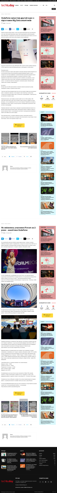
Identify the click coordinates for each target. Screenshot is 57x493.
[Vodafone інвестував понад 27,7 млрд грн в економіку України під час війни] (47, 23)
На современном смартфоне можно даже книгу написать (32, 138)
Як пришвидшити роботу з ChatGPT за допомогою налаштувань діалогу (12, 454)
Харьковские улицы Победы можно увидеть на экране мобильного (5, 138)
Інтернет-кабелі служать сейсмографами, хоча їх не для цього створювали (47, 138)
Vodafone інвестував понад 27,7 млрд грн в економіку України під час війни (46, 30)
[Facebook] (49, 0)
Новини (5, 143)
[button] (54, 5)
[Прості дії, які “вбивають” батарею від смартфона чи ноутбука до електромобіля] (47, 117)
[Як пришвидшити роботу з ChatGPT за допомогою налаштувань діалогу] (3, 454)
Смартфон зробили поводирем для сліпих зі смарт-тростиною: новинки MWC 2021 (9, 148)
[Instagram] (50, 0)
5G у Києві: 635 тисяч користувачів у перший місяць (47, 58)
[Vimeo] (53, 0)
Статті (42, 122)
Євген (4, 23)
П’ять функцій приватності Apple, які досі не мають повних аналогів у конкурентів (47, 212)
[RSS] (43, 482)
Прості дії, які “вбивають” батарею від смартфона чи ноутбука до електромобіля (47, 124)
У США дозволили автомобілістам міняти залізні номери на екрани (14, 138)
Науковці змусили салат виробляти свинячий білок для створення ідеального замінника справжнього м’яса (47, 198)
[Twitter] (52, 0)
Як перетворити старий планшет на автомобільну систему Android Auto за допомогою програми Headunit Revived (12, 468)
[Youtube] (55, 0)
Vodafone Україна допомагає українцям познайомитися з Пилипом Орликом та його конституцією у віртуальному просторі (47, 72)
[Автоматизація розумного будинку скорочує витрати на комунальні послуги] (47, 176)
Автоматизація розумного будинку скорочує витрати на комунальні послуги (47, 183)
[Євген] (2, 23)
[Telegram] (46, 482)
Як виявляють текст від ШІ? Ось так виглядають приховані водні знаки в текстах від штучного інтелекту (47, 153)
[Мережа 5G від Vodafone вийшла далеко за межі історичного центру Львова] (47, 80)
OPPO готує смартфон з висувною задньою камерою (23, 138)
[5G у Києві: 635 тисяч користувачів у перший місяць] (47, 51)
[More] (32, 29)
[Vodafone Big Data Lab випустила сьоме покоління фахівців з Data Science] (47, 37)
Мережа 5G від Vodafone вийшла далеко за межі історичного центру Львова (46, 86)
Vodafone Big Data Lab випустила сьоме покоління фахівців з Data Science (46, 44)
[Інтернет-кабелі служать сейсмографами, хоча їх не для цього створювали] (47, 131)
